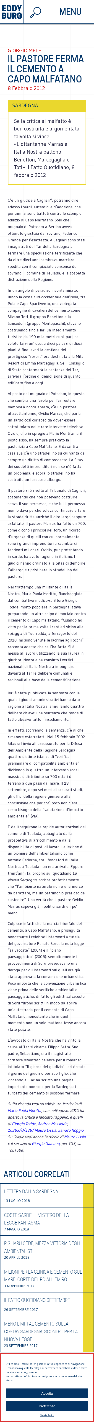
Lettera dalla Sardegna (31, 1191)
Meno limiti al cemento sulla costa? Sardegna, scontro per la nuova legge (41, 1331)
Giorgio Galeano (46, 1143)
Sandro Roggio (71, 1130)
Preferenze (47, 1406)
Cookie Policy (47, 1415)
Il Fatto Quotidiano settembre (37, 1300)
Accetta (47, 1393)
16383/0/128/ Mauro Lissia (32, 1130)
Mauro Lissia (75, 1136)
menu (70, 12)
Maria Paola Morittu (24, 1110)
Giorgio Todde (24, 1123)
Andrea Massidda (52, 1123)
